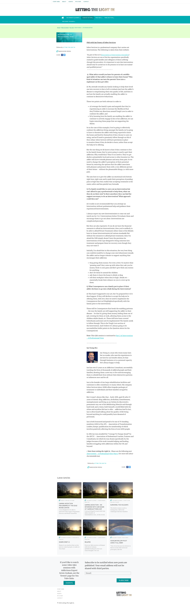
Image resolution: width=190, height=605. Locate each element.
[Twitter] (64, 55)
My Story (78, 1)
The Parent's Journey (92, 500)
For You (72, 27)
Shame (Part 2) (64, 542)
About (64, 1)
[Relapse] (95, 535)
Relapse (88, 542)
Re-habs (72, 500)
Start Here (56, 1)
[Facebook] (62, 55)
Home (58, 27)
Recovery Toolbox (116, 537)
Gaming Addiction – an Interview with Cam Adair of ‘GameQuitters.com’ (94, 507)
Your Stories (125, 537)
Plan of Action (65, 27)
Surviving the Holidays (119, 505)
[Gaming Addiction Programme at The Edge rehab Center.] (69, 498)
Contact (86, 1)
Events (71, 1)
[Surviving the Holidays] (121, 498)
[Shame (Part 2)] (69, 535)
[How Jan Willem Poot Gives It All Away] (121, 535)
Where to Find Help (65, 500)
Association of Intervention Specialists (115, 55)
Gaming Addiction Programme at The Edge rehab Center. (68, 506)
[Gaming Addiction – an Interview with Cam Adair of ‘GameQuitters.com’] (95, 498)
